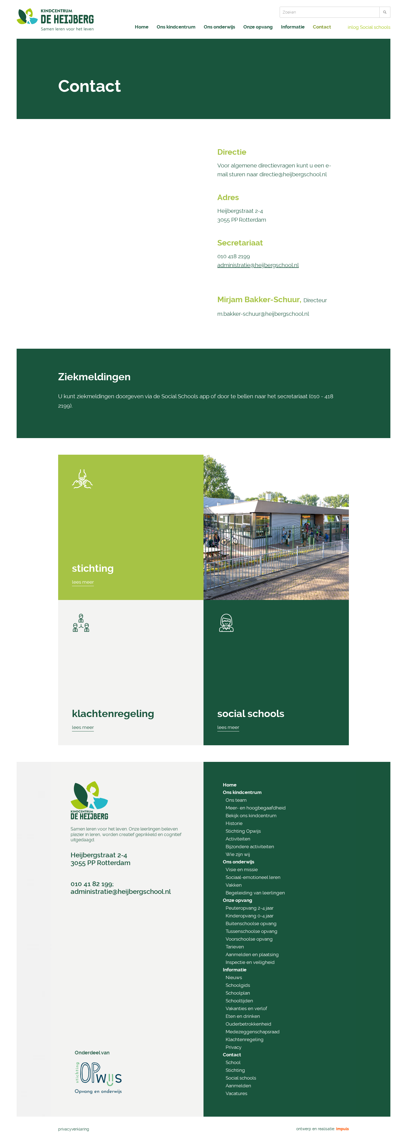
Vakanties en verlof (246, 1008)
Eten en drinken (243, 1016)
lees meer (83, 582)
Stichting (235, 1070)
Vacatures (236, 1093)
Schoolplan (238, 993)
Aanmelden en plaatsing (252, 954)
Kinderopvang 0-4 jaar (250, 916)
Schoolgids (238, 985)
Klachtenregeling (113, 714)
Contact (322, 27)
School (233, 1062)
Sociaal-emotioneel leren (253, 877)
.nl (167, 892)
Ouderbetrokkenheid (248, 1024)
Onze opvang (258, 27)
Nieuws (234, 977)
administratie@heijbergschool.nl (258, 265)
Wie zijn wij (238, 854)
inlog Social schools (369, 27)
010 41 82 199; (92, 884)
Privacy (233, 1047)
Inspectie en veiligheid (250, 962)
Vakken (234, 885)
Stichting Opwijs (243, 831)
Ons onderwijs (219, 27)
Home (141, 27)
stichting (93, 568)
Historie (234, 823)
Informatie (293, 27)
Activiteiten (238, 839)
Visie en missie (242, 869)
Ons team (236, 800)
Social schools (241, 1078)
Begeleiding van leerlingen (255, 893)
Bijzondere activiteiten (250, 846)
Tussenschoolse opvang (251, 931)
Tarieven (235, 946)
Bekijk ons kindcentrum (251, 815)
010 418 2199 (233, 256)
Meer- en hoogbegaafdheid (256, 808)
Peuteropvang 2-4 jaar (250, 908)
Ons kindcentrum (176, 27)
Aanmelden (238, 1085)
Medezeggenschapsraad (253, 1031)
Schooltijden (239, 1000)
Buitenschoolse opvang (251, 923)
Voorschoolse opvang (249, 939)
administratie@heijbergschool (117, 892)
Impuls (342, 1129)
